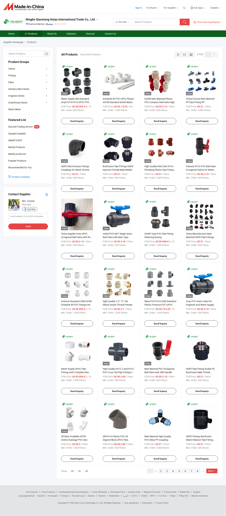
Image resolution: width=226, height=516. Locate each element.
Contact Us (110, 33)
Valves (11, 68)
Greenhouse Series (17, 102)
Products (32, 33)
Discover (90, 33)
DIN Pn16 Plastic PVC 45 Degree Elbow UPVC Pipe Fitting (115, 440)
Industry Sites (134, 492)
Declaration (147, 502)
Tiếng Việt (183, 495)
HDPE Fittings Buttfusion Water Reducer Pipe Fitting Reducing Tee (199, 440)
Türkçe (172, 495)
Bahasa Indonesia (200, 495)
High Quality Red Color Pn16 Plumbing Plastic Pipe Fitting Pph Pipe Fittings (159, 170)
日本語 (144, 495)
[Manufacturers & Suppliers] (24, 6)
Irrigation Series (16, 95)
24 (72, 471)
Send (28, 226)
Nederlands (114, 495)
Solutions (71, 33)
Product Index (170, 492)
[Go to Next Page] (214, 54)
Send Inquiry (77, 121)
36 (79, 471)
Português (52, 495)
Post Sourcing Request (208, 22)
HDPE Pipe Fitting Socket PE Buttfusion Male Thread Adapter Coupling (200, 372)
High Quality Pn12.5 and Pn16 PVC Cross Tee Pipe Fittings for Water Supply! (118, 372)
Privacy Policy (162, 502)
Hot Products (32, 492)
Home (11, 33)
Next (210, 470)
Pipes (11, 82)
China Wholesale (99, 492)
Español (41, 495)
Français (65, 495)
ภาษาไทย (162, 495)
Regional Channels (152, 492)
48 (86, 471)
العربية (125, 495)
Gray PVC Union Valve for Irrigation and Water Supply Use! (200, 305)
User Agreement (131, 502)
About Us (52, 33)
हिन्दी (152, 495)
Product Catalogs (21, 176)
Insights (196, 492)
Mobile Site (185, 492)
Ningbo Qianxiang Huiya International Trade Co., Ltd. (60, 19)
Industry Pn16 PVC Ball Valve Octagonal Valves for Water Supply (201, 170)
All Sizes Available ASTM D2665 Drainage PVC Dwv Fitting (74, 440)
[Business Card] (46, 194)
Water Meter (14, 109)
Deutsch (102, 495)
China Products (48, 492)
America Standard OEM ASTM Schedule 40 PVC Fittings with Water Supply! (76, 305)
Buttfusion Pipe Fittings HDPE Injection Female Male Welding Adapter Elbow (118, 170)
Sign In (138, 7)
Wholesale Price (118, 492)
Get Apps (198, 7)
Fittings (12, 75)
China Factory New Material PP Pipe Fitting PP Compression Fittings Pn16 (200, 102)
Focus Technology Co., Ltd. (91, 502)
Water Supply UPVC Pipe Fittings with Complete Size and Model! (75, 372)
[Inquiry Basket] (184, 7)
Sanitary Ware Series (18, 89)
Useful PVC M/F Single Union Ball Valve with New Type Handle (117, 237)
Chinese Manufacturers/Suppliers (74, 492)
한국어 (135, 495)
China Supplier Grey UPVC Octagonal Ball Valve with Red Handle (76, 237)
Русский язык (78, 495)
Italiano (91, 495)
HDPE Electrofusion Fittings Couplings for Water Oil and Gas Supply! (75, 170)
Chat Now (31, 209)
